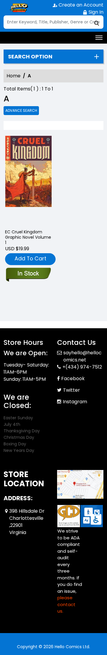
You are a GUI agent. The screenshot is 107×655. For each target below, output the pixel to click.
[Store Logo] (18, 7)
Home (14, 75)
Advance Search (21, 110)
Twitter (71, 390)
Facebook (73, 378)
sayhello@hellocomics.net (82, 356)
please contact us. (66, 604)
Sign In (95, 12)
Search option (30, 56)
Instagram (75, 401)
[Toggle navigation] (99, 38)
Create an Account (80, 4)
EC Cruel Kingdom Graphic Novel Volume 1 (28, 237)
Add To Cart (30, 258)
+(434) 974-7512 (82, 367)
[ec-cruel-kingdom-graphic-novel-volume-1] (28, 180)
